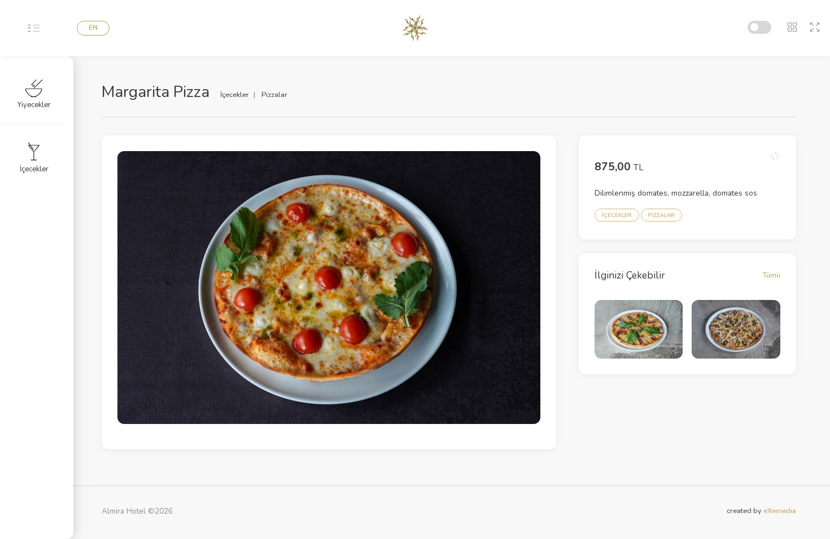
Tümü (771, 275)
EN (93, 27)
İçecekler (34, 169)
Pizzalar (274, 95)
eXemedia (779, 511)
